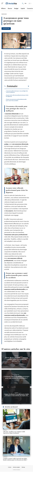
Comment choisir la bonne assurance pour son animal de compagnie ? (16, 377)
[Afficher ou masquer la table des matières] (23, 86)
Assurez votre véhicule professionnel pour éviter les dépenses (17, 95)
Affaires (16, 355)
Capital (5, 430)
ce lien (6, 144)
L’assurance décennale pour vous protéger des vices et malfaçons (17, 91)
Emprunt (5, 457)
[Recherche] (22, 3)
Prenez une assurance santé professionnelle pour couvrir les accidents (16, 100)
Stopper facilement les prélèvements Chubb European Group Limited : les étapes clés (16, 394)
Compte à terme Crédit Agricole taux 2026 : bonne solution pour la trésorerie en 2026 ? (15, 459)
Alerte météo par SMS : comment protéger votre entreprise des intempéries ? (16, 359)
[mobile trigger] (3, 3)
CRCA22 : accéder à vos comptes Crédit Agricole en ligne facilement (14, 432)
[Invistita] (11, 3)
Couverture (6, 28)
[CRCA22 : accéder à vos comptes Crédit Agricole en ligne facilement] (16, 419)
